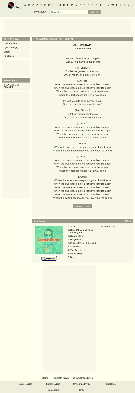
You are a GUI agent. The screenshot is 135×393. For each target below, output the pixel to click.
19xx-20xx (40, 11)
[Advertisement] (67, 27)
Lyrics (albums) (11, 43)
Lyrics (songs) (11, 47)
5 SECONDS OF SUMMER (11, 86)
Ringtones (9, 56)
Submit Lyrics (53, 384)
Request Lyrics (24, 384)
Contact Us (53, 390)
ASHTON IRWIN (66, 39)
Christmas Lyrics (82, 384)
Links (82, 390)
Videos (7, 52)
